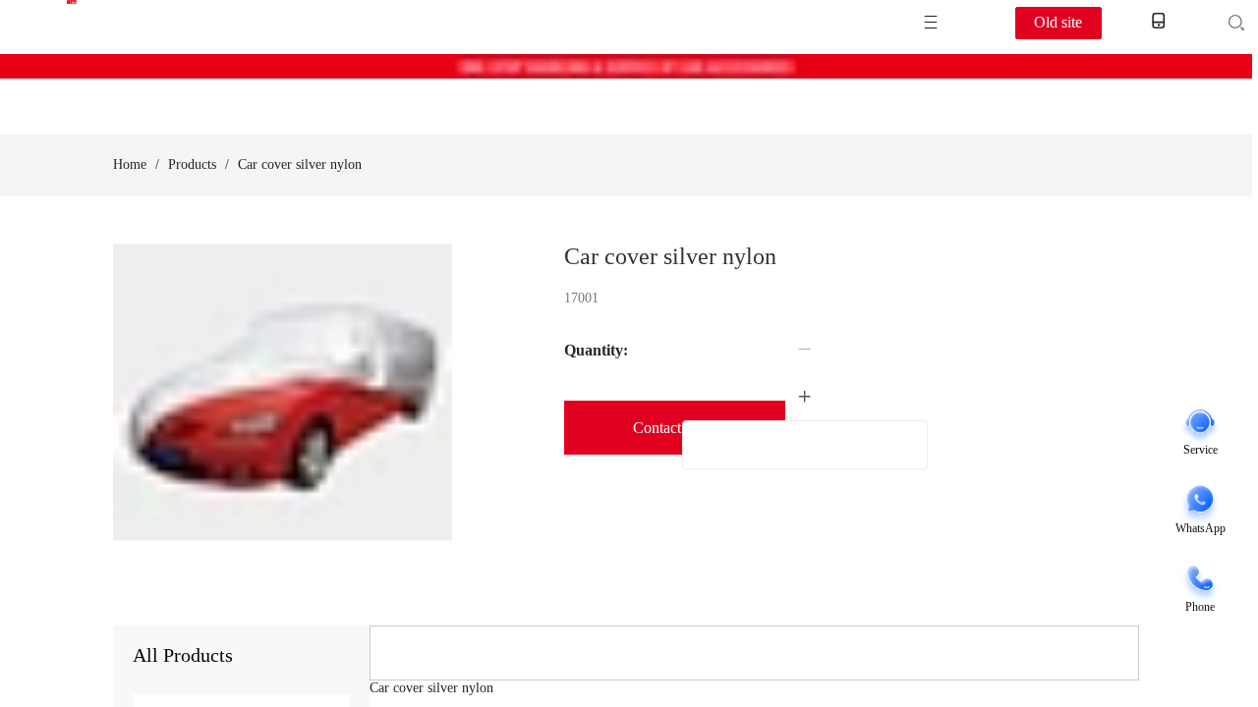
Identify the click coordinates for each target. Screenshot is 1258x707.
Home (129, 164)
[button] (805, 349)
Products (192, 164)
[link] (129, 165)
